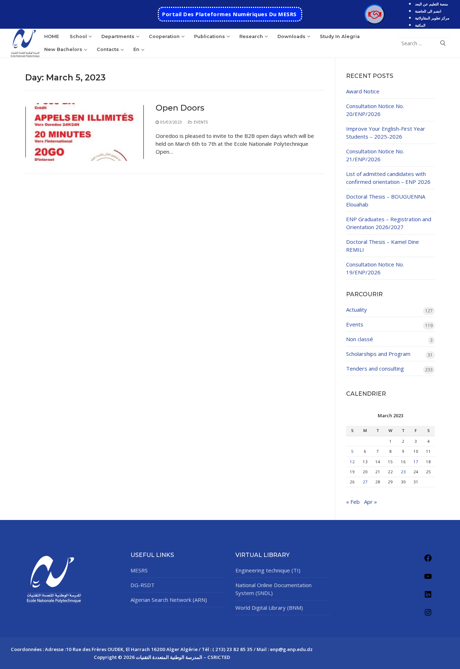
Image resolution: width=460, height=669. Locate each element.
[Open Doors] (85, 132)
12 (352, 461)
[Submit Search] (442, 43)
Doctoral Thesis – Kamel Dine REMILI (382, 245)
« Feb (353, 501)
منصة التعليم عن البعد (431, 3)
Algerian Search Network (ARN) (168, 599)
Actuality (356, 309)
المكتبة (420, 25)
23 (403, 471)
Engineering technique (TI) (267, 570)
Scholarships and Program (378, 353)
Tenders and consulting (375, 368)
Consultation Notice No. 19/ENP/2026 (375, 268)
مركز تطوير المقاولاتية (432, 17)
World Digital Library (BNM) (269, 607)
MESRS (139, 570)
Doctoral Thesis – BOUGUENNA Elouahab (385, 200)
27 (365, 481)
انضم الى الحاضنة (428, 11)
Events (200, 122)
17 (415, 461)
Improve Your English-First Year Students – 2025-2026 (385, 132)
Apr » (370, 501)
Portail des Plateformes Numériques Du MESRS (229, 14)
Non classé (359, 339)
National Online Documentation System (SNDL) (273, 588)
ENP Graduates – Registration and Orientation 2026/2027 (388, 223)
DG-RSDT (142, 585)
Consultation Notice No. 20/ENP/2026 (375, 109)
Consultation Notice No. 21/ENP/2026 (375, 155)
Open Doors (180, 108)
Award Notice (363, 91)
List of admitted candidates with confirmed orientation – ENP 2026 (388, 177)
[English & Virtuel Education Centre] (374, 14)
